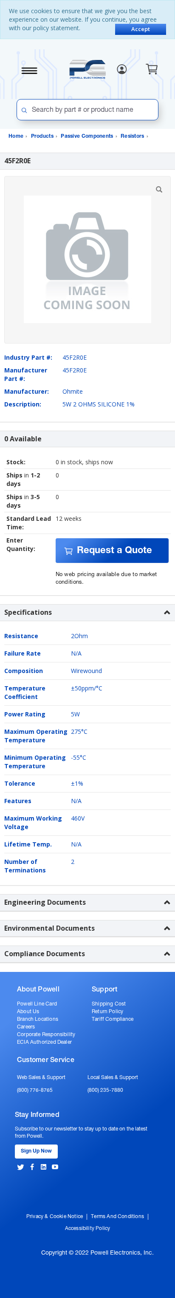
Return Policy (107, 1011)
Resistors (132, 136)
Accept (140, 29)
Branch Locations (37, 1019)
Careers (26, 1027)
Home (15, 136)
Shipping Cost (109, 1004)
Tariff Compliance (112, 1019)
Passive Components (87, 136)
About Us (28, 1011)
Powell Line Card (37, 1004)
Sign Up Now (36, 1151)
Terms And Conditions (117, 1216)
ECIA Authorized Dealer (44, 1042)
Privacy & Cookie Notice (54, 1216)
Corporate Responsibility (46, 1034)
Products (42, 136)
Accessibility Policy (87, 1228)
